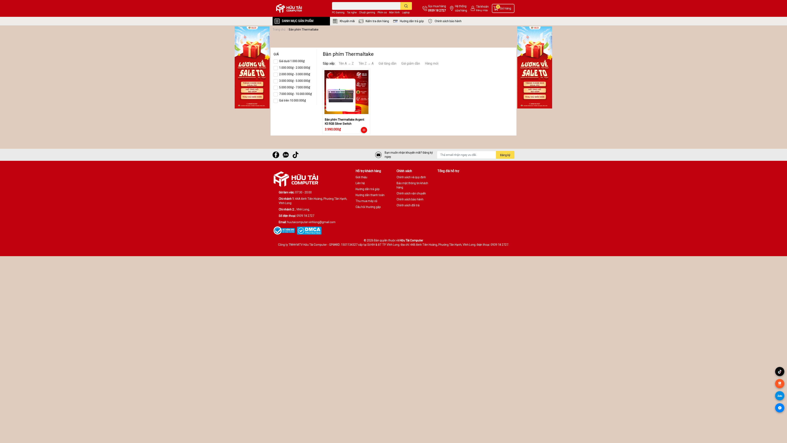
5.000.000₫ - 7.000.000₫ (294, 87)
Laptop (405, 12)
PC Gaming (338, 12)
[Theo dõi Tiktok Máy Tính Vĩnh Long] (295, 154)
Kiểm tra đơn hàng (377, 21)
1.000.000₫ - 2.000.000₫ (294, 67)
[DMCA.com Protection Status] (310, 230)
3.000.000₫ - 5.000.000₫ (294, 80)
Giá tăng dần (387, 63)
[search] (406, 6)
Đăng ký (505, 155)
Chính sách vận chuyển (411, 193)
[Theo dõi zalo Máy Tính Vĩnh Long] (285, 154)
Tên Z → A (366, 63)
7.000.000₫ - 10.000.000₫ (295, 94)
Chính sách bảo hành (448, 21)
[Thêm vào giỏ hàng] (364, 130)
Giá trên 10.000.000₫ (292, 100)
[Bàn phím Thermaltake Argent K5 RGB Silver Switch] (346, 92)
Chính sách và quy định (411, 177)
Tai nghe (352, 12)
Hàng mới (431, 63)
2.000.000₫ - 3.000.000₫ (294, 74)
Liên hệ (360, 183)
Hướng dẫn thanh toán (370, 195)
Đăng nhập (482, 10)
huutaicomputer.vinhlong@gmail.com (311, 222)
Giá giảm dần (410, 63)
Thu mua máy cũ (366, 201)
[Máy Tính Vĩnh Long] (298, 8)
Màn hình (394, 12)
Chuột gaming (367, 12)
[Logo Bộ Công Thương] (285, 230)
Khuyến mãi (347, 21)
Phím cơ (382, 12)
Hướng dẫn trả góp (412, 21)
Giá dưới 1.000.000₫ (292, 61)
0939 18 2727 (437, 10)
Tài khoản (482, 6)
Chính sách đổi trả (408, 205)
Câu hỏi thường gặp (368, 207)
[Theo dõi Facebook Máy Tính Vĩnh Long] (276, 154)
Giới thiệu (361, 177)
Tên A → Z (346, 63)
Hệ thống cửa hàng (461, 8)
